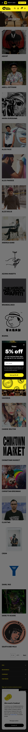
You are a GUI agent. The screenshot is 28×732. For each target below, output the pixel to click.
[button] (24, 344)
